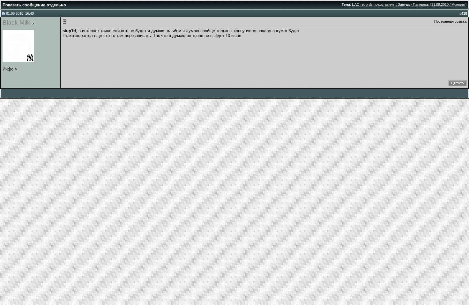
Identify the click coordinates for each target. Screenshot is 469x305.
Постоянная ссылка (450, 21)
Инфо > (10, 69)
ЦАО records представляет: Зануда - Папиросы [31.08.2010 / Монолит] (409, 4)
